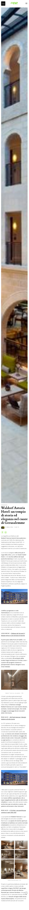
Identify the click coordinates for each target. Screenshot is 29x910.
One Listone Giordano (14, 3)
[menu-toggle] (26, 3)
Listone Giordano (3, 4)
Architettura (4, 505)
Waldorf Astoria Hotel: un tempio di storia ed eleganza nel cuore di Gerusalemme (14, 515)
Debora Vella (10, 527)
